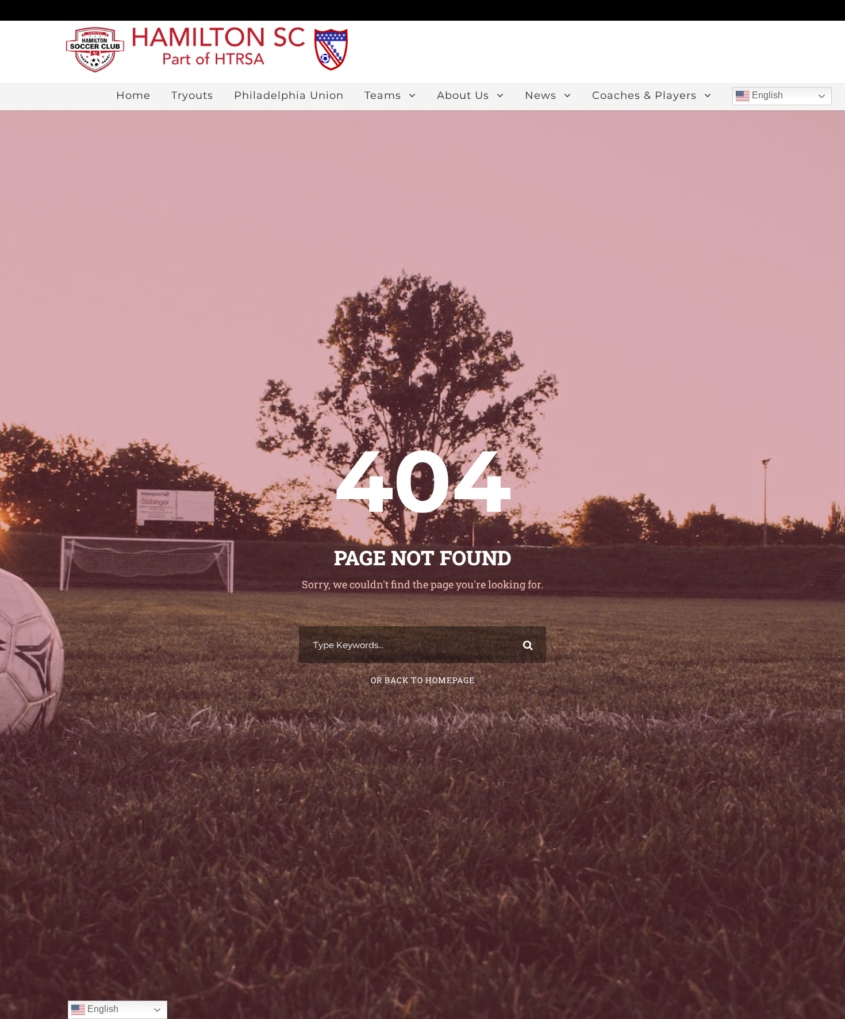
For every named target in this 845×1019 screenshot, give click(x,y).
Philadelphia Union (289, 95)
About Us (463, 95)
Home (133, 95)
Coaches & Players (644, 95)
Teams (382, 95)
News (540, 95)
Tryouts (192, 95)
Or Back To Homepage (423, 680)
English (766, 95)
